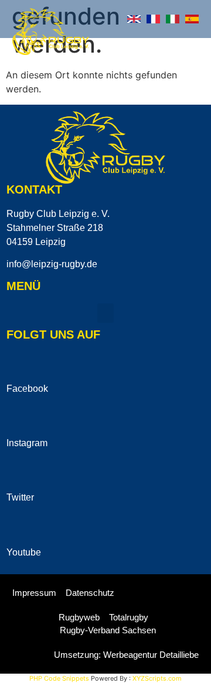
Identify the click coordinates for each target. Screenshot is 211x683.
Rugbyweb (79, 617)
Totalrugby (128, 617)
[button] (193, 45)
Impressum (34, 593)
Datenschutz (90, 593)
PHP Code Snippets (59, 678)
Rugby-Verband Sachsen (108, 630)
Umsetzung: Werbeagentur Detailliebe (126, 655)
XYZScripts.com (157, 678)
